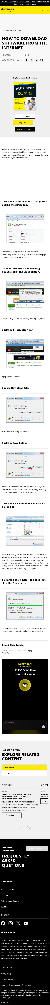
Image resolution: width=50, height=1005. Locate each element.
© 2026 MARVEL (7, 1002)
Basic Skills (6, 653)
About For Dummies (8, 889)
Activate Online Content (10, 901)
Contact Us (5, 895)
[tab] (24, 767)
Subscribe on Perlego (25, 129)
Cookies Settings (7, 979)
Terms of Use (6, 967)
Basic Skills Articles (13, 30)
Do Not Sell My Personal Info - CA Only (16, 985)
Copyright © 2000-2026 (9, 990)
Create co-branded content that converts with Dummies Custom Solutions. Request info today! (25, 2)
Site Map (4, 907)
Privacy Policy (6, 973)
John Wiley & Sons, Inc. (29, 990)
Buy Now (22, 123)
